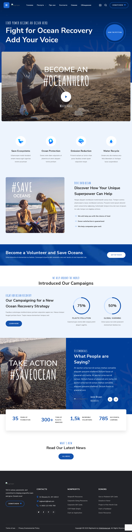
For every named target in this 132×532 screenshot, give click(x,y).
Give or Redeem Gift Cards (108, 497)
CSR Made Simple (74, 509)
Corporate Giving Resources (78, 501)
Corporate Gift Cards (75, 505)
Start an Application (75, 513)
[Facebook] (43, 512)
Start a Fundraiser (104, 509)
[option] (96, 383)
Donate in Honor (104, 501)
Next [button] (116, 399)
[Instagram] (53, 512)
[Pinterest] (48, 512)
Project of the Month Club (107, 505)
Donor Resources (104, 513)
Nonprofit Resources (75, 497)
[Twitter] (39, 512)
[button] (99, 5)
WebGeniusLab (104, 528)
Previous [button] (110, 399)
